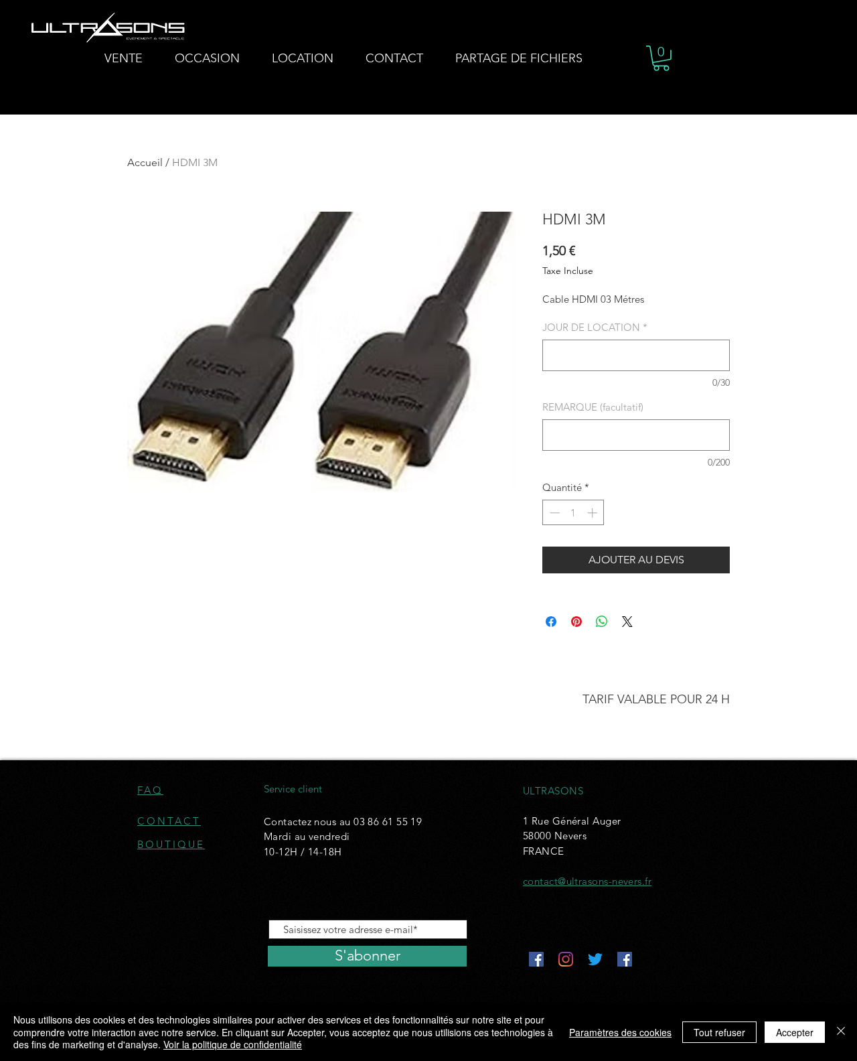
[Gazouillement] (595, 959)
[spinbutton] (573, 512)
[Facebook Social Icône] (536, 959)
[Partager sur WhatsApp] (602, 622)
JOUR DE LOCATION (594, 327)
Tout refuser (719, 1032)
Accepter (794, 1032)
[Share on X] (627, 622)
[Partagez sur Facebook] (551, 622)
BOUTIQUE (171, 844)
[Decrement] (553, 512)
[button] (661, 58)
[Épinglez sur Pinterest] (576, 622)
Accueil (145, 162)
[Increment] (594, 512)
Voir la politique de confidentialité (232, 1044)
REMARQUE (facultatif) (592, 407)
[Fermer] (841, 1031)
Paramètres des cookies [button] (620, 1032)
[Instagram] (565, 959)
